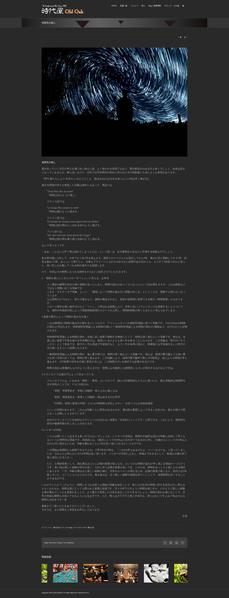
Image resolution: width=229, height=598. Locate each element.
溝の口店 (91, 527)
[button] (183, 5)
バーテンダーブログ (80, 527)
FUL (87, 593)
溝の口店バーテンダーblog (62, 527)
